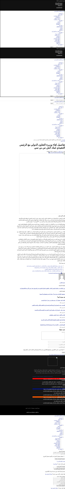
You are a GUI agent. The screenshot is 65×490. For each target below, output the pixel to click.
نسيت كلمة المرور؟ (61, 461)
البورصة (58, 23)
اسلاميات (58, 37)
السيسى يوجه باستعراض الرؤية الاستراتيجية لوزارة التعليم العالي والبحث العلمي (48, 305)
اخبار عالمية (57, 35)
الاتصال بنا (60, 44)
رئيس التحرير (60, 151)
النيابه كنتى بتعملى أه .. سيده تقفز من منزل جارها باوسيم (53, 300)
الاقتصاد (60, 20)
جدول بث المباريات (56, 31)
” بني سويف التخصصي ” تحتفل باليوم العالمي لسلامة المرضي (53, 381)
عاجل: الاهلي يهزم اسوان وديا (59, 392)
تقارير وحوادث (57, 19)
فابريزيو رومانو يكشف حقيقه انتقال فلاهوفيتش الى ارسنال (54, 389)
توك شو (60, 25)
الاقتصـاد (58, 24)
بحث (51, 46)
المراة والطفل (59, 26)
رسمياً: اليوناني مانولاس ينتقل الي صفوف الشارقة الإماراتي (54, 391)
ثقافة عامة (57, 39)
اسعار (58, 21)
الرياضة (60, 30)
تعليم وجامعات (57, 38)
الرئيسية (60, 13)
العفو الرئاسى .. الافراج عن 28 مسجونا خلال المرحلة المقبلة (52, 324)
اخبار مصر (60, 14)
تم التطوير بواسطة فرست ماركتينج (32, 412)
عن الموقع (60, 5)
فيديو (61, 27)
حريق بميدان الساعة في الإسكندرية (58, 386)
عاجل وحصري (57, 15)
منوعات (58, 36)
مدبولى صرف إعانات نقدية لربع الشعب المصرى (53, 269)
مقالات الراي (57, 41)
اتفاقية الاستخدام (58, 4)
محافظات (58, 17)
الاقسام (60, 32)
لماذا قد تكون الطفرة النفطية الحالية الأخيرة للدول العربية (53, 319)
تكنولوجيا (58, 42)
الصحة (61, 29)
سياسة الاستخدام (58, 3)
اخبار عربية (57, 33)
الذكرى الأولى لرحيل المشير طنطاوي (57, 315)
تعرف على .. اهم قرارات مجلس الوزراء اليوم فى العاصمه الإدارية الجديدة (50, 310)
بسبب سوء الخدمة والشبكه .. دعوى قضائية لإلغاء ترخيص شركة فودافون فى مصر (47, 270)
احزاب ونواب (57, 18)
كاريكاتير (58, 43)
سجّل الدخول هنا (48, 474)
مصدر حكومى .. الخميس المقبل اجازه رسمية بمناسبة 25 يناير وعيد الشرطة (48, 267)
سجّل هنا (55, 464)
